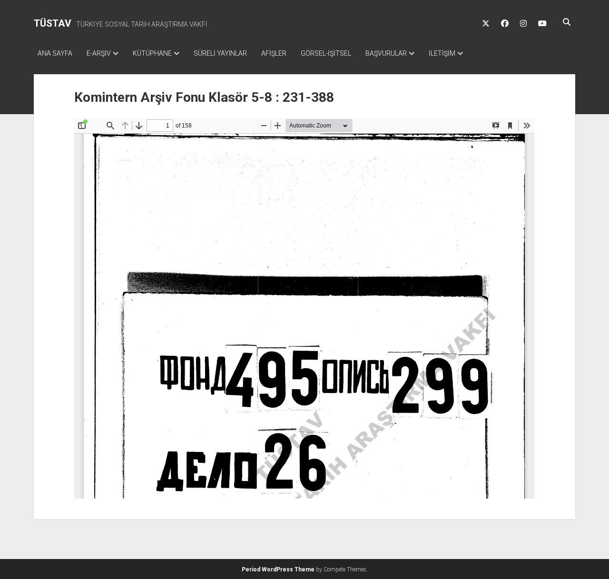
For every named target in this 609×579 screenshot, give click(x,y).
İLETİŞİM (442, 53)
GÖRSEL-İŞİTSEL (326, 53)
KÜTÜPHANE (152, 53)
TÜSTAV (52, 23)
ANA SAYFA (55, 53)
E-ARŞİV (99, 53)
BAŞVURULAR (386, 53)
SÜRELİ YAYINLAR (220, 53)
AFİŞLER (273, 53)
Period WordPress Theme (278, 569)
